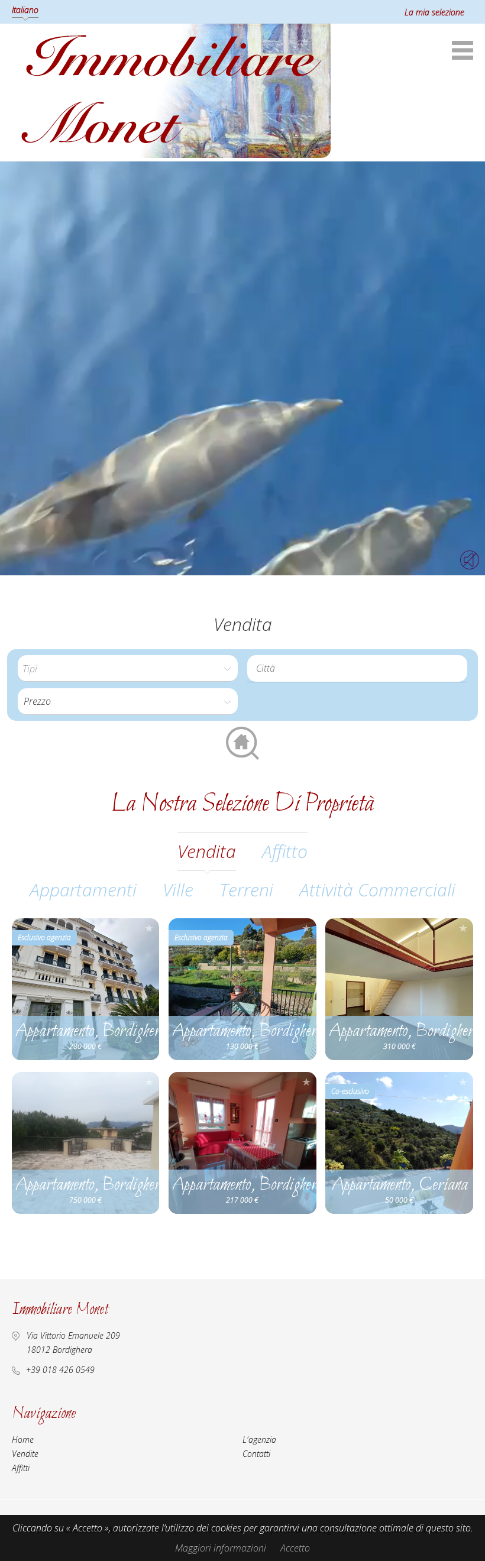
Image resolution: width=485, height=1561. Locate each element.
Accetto (295, 1547)
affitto (285, 851)
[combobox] (357, 668)
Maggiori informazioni (220, 1547)
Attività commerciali (377, 889)
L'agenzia (259, 1439)
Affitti (21, 1467)
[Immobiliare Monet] (171, 154)
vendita (206, 851)
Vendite (25, 1453)
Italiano (25, 9)
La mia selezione (434, 12)
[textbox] (360, 668)
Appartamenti (83, 889)
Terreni (246, 889)
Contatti (256, 1453)
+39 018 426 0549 (60, 1369)
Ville (178, 889)
